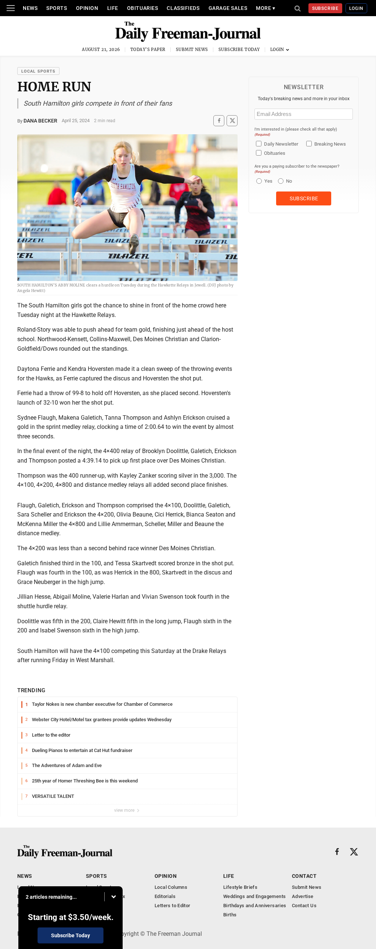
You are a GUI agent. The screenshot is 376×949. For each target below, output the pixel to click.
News (30, 8)
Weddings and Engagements (254, 896)
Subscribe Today (239, 49)
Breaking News (330, 144)
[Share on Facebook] (219, 120)
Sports (56, 8)
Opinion (87, 8)
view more (124, 810)
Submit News (192, 49)
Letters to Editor (173, 905)
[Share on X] (232, 120)
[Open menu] (10, 8)
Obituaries (142, 8)
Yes (267, 181)
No (289, 181)
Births (229, 914)
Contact (304, 876)
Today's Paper (148, 49)
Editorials (165, 896)
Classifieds (183, 8)
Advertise (303, 896)
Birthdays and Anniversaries (254, 905)
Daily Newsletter (281, 144)
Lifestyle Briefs (240, 887)
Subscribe (325, 8)
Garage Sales (228, 8)
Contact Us (304, 905)
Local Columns (171, 887)
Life (112, 8)
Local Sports (38, 71)
